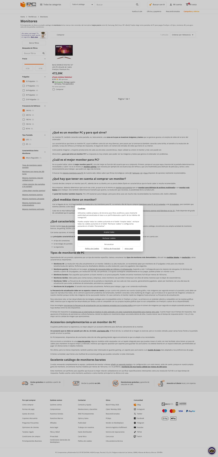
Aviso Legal (129, 248)
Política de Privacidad (112, 248)
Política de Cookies (92, 248)
